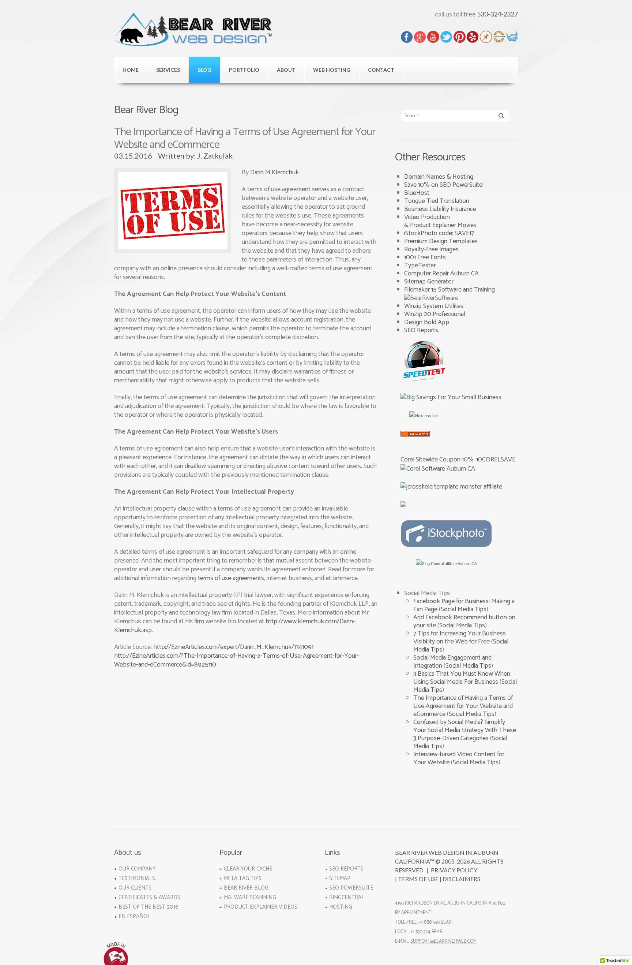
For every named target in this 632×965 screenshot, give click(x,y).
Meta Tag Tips (243, 878)
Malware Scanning (250, 897)
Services (168, 70)
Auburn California (469, 903)
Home (131, 70)
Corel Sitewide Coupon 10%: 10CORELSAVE (457, 459)
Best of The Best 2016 (148, 907)
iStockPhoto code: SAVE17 (439, 233)
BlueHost (416, 193)
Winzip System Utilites (433, 306)
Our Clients (134, 887)
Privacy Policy (454, 869)
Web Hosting (331, 70)
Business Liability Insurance (440, 209)
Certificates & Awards (149, 897)
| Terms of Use (417, 878)
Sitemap (339, 878)
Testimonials (136, 878)
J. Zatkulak (215, 155)
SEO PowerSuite (351, 887)
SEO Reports (421, 330)
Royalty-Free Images (431, 249)
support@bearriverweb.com (443, 941)
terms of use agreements (231, 578)
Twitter (446, 37)
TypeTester (420, 265)
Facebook (407, 37)
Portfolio (244, 70)
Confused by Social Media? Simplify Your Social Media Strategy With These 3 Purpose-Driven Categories (464, 730)
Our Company (137, 868)
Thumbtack (486, 37)
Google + (420, 37)
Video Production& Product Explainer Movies (440, 221)
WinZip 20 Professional (434, 314)
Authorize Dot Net (499, 37)
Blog (204, 70)
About (286, 70)
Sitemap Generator (429, 281)
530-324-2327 (497, 14)
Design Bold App (426, 322)
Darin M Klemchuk (274, 172)
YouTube (433, 37)
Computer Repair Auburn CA (441, 273)
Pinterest (460, 37)
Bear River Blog (246, 887)
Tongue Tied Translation (436, 201)
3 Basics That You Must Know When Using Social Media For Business (461, 677)
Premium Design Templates (441, 241)
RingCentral (346, 897)
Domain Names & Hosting (438, 176)
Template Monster (512, 37)
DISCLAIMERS (461, 878)
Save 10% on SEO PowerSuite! (444, 184)
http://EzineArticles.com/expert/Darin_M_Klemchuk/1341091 (233, 647)
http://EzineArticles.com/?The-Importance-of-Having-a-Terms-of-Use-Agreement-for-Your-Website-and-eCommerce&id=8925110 (236, 660)
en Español (134, 916)
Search (501, 117)
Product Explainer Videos (260, 907)
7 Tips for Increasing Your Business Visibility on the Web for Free (459, 637)
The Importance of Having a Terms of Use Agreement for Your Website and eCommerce (463, 706)
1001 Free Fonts (425, 257)
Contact (381, 70)
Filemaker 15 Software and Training (449, 289)
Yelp (473, 37)
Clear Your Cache (248, 868)
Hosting (340, 907)
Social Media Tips (463, 609)
